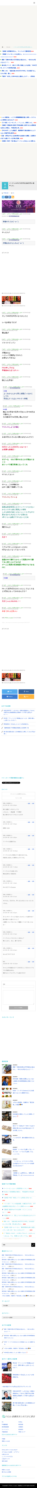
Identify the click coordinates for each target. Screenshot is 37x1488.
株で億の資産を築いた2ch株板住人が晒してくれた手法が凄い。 (19, 732)
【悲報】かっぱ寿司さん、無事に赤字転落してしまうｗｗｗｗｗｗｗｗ (23, 1174)
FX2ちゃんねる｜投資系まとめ (17, 1485)
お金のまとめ (5, 1454)
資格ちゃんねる (6, 1441)
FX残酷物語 (5, 1424)
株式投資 (20, 1424)
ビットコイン (5, 1429)
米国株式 (20, 1427)
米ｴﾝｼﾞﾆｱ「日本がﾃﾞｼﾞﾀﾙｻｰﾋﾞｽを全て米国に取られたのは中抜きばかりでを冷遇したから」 (24, 1128)
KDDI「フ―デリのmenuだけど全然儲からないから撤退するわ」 (23, 1092)
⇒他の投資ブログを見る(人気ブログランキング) (16, 1386)
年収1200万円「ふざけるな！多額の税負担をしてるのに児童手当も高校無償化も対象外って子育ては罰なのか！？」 (19, 712)
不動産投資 (5, 1432)
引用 (33, 803)
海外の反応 (5, 1461)
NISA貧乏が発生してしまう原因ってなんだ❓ (23, 1115)
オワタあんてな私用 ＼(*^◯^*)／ (11, 1452)
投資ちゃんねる (6, 1469)
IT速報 (3, 1439)
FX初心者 (6, 193)
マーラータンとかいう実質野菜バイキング (16, 1188)
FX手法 (20, 1422)
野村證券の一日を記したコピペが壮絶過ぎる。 (17, 724)
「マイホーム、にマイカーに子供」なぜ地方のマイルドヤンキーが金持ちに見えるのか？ (23, 1163)
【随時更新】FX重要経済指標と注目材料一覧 (16, 728)
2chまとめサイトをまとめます (9, 1449)
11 (13, 193)
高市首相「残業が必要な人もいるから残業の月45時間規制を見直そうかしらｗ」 (23, 1081)
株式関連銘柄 (5, 1427)
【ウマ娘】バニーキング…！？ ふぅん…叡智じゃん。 (17, 122)
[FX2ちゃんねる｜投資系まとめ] (14, 3)
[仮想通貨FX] (18, 212)
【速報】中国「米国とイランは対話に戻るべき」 (18, 1197)
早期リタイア (21, 1432)
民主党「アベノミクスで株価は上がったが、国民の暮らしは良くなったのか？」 (19, 719)
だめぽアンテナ (6, 1458)
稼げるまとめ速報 (6, 1472)
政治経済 (20, 1429)
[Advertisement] (18, 26)
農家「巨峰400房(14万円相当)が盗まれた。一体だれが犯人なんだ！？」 (24, 1068)
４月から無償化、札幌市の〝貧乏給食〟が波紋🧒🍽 (23, 1103)
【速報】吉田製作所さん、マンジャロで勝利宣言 (16, 51)
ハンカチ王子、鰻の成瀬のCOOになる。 (23, 1139)
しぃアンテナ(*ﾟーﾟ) (7, 1456)
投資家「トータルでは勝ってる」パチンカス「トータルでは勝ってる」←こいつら (23, 1152)
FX (2, 1422)
